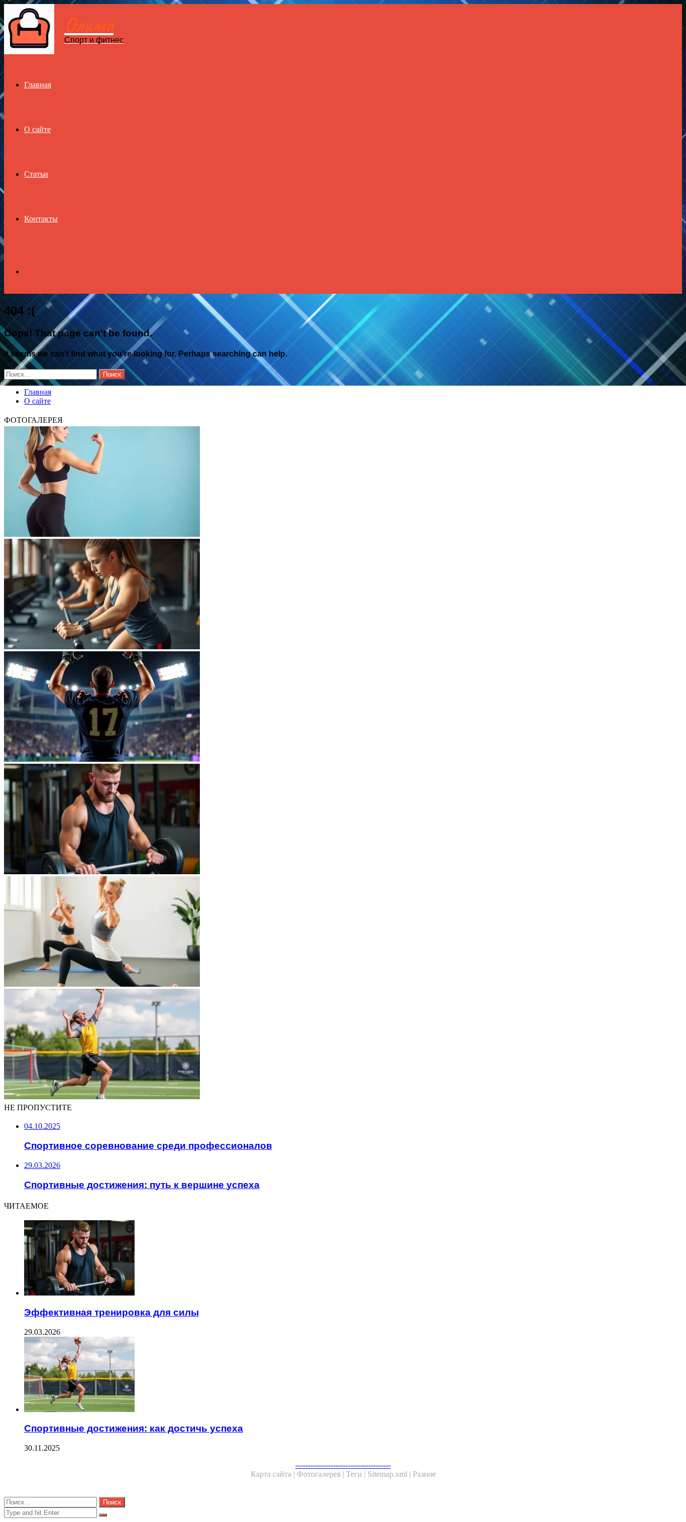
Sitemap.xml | (390, 1474)
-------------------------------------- (343, 1465)
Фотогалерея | (321, 1474)
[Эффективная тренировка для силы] (305, 820)
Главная (37, 84)
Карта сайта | (274, 1474)
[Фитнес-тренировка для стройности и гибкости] (305, 932)
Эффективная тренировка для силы (111, 1312)
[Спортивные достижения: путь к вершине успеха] (305, 707)
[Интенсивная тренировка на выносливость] (305, 595)
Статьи (36, 174)
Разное (424, 1474)
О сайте (37, 129)
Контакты (41, 218)
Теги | (357, 1474)
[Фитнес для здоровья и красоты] (305, 482)
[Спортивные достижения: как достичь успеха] (305, 1045)
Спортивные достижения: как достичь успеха (133, 1428)
